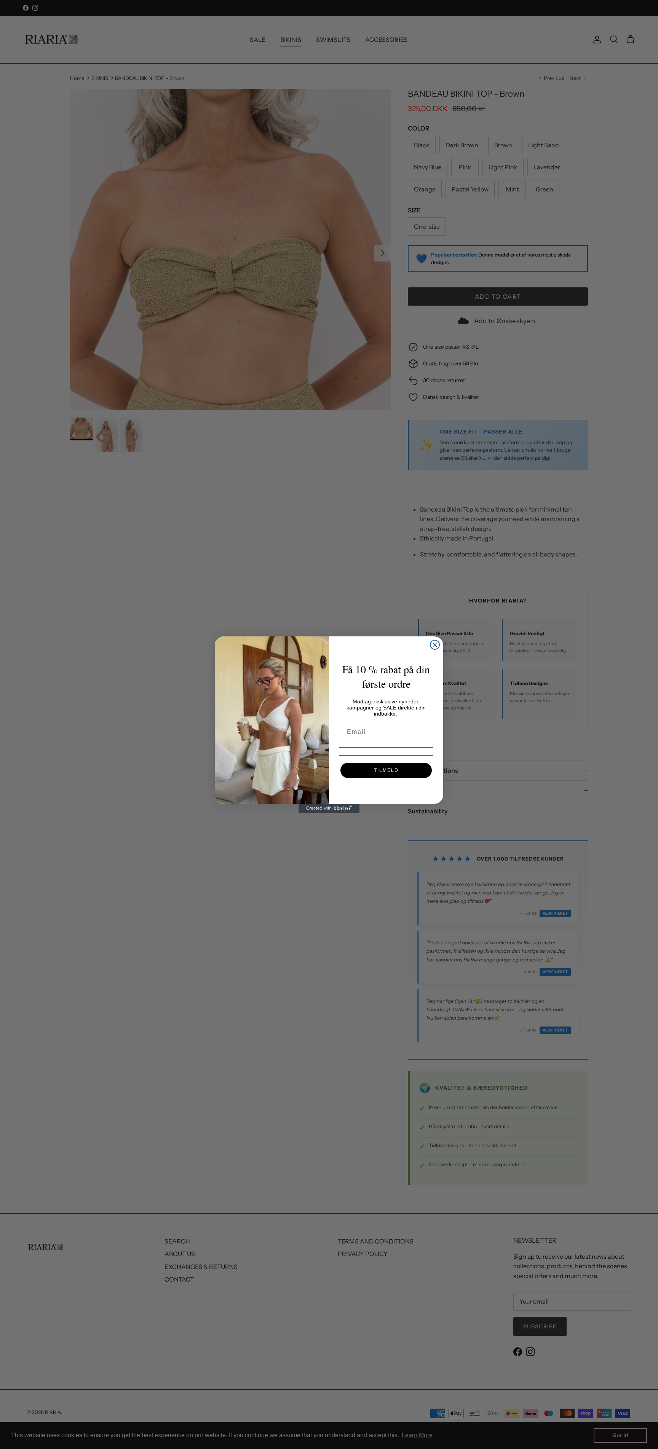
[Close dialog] (434, 644)
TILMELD (386, 770)
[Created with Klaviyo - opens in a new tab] (329, 808)
